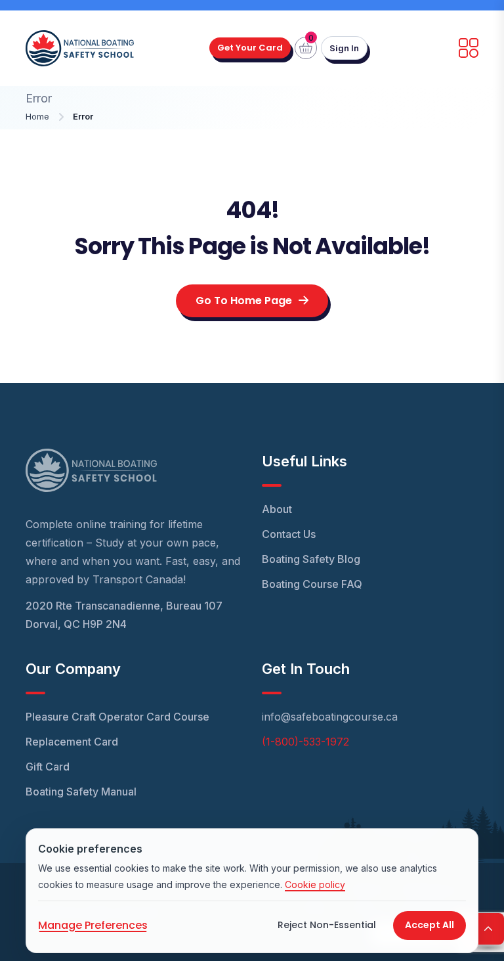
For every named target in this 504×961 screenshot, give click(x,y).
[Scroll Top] (488, 929)
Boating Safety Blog (311, 559)
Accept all (429, 924)
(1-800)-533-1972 (305, 741)
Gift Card (48, 766)
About (277, 509)
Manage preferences (93, 925)
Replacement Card (72, 741)
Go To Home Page (244, 300)
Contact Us (289, 534)
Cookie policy (315, 884)
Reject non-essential (327, 924)
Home (37, 116)
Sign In (344, 48)
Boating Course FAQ (312, 584)
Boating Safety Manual (81, 791)
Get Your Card (250, 47)
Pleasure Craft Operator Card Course (117, 716)
